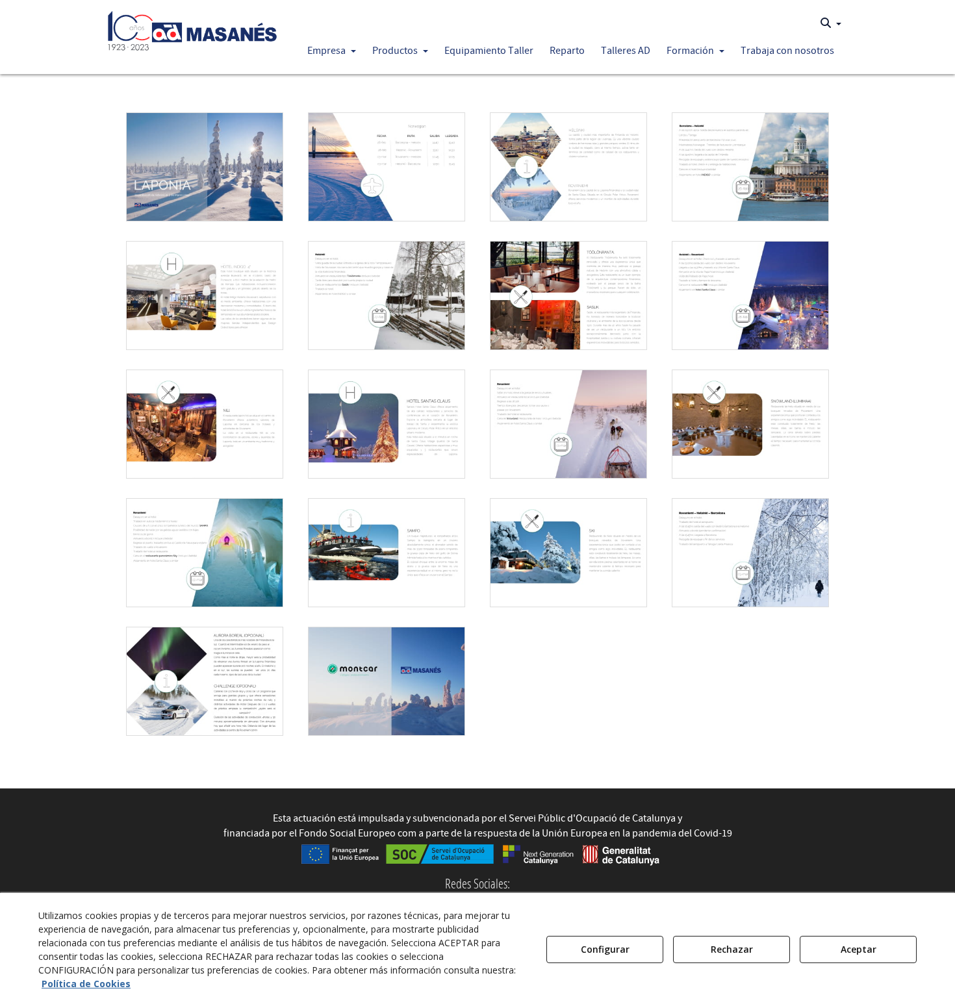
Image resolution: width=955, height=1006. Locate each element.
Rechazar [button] (732, 949)
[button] (192, 27)
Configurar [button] (605, 949)
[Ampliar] (204, 166)
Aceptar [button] (858, 949)
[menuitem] (831, 23)
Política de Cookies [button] (86, 983)
